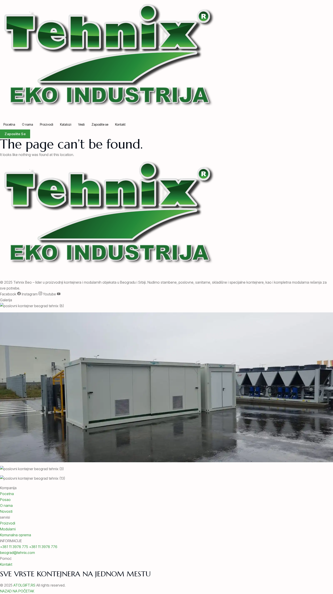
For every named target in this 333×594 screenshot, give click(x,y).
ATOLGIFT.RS (24, 585)
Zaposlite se (100, 124)
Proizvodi (46, 124)
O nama (27, 124)
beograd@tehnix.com (17, 552)
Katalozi (65, 124)
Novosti (6, 511)
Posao (5, 499)
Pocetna (9, 124)
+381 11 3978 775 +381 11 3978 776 (28, 546)
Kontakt (120, 124)
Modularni (8, 529)
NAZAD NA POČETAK (17, 591)
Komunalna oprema (15, 535)
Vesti (81, 124)
